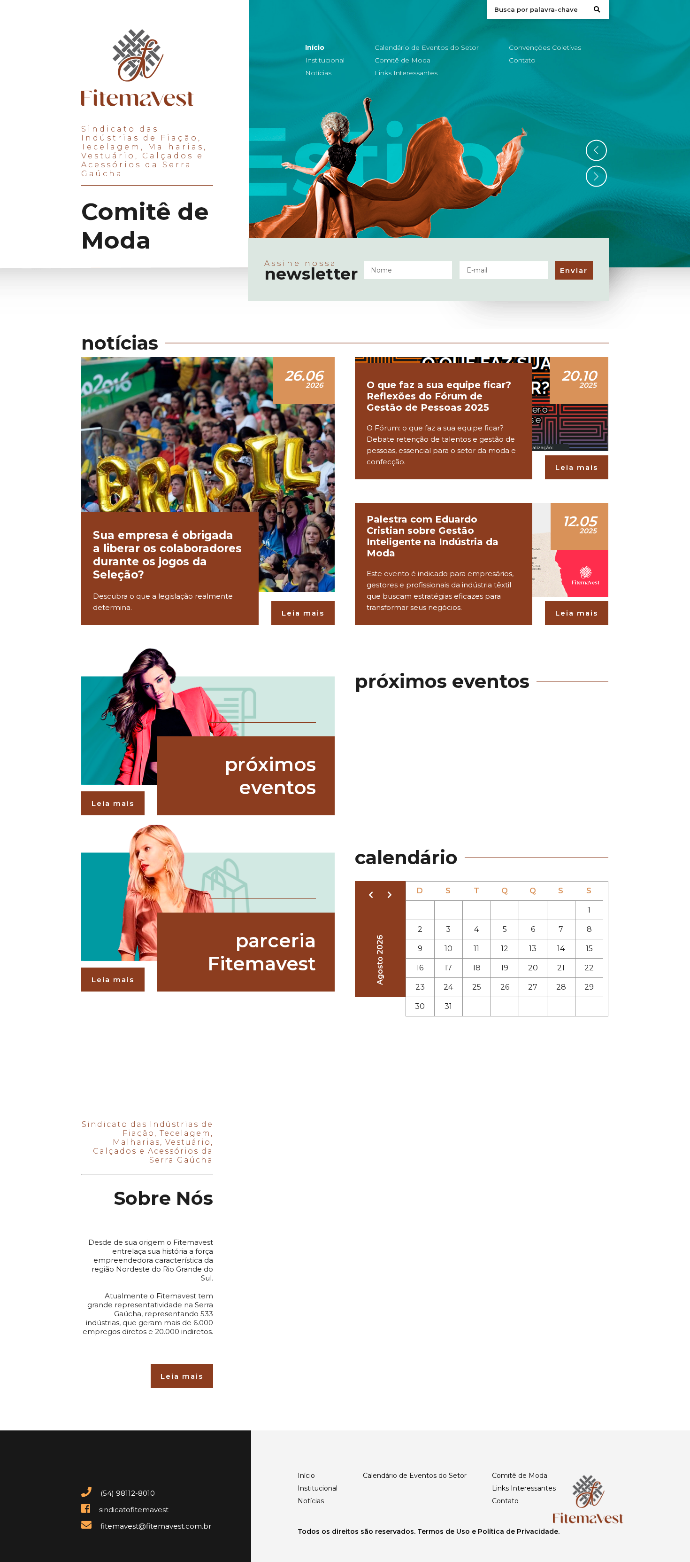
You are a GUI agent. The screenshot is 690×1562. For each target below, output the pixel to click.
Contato (522, 60)
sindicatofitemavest (133, 1509)
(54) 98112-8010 (127, 1493)
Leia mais (303, 613)
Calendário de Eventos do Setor (427, 47)
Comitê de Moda (402, 60)
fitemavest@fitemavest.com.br (155, 1526)
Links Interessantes (406, 73)
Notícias (318, 73)
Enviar (574, 270)
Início (314, 47)
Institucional (325, 60)
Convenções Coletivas (545, 47)
